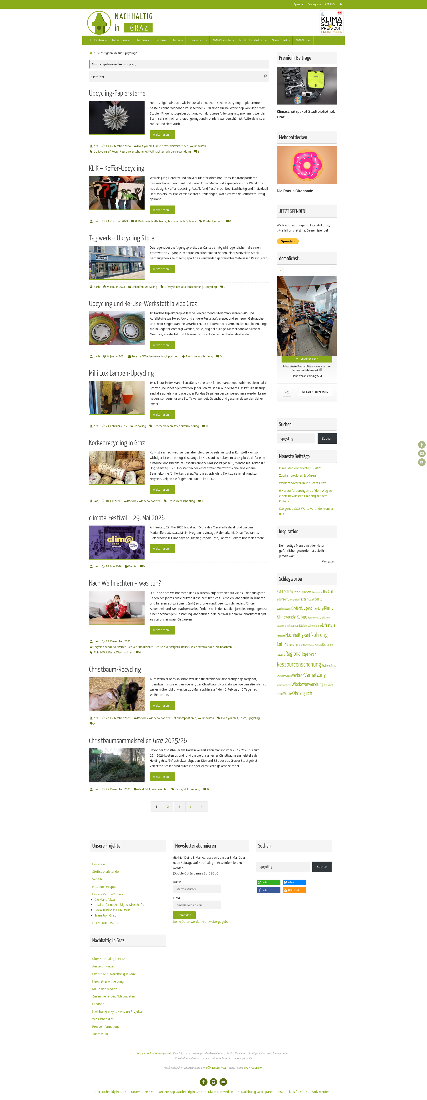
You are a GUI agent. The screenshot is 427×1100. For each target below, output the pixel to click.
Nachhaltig (281, 615)
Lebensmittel (283, 605)
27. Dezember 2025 (118, 789)
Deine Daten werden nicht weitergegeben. (202, 921)
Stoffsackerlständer (106, 871)
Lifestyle (170, 287)
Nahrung (319, 613)
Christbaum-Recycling (115, 669)
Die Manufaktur (105, 899)
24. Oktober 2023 (117, 221)
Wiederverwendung (178, 151)
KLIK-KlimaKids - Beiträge (150, 221)
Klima (328, 587)
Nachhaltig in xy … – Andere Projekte (117, 1011)
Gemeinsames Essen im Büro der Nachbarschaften (306, 330)
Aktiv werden (297, 570)
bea (96, 146)
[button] (281, 271)
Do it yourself (145, 146)
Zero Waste (284, 673)
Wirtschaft (328, 664)
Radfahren (328, 624)
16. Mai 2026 (114, 566)
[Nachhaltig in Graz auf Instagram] (422, 453)
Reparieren (309, 633)
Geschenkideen (163, 426)
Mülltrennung (191, 789)
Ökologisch (302, 672)
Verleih (97, 879)
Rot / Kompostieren (184, 718)
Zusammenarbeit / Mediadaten (113, 996)
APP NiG (330, 4)
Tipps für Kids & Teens (181, 221)
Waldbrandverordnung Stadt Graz (302, 462)
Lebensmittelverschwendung (305, 604)
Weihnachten (198, 146)
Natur (281, 623)
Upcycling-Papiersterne (117, 93)
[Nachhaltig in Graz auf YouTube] (422, 462)
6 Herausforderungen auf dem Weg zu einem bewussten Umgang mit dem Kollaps (305, 474)
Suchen (327, 417)
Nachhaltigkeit (297, 614)
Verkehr (298, 654)
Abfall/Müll (100, 652)
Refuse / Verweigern (167, 647)
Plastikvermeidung (307, 624)
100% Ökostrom (253, 1068)
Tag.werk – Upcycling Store (121, 238)
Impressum (100, 1034)
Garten (319, 578)
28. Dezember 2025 (118, 641)
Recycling (281, 633)
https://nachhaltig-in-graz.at (154, 1053)
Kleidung (318, 587)
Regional (294, 633)
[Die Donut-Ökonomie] (307, 183)
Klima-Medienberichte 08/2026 (300, 447)
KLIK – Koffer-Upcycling (116, 168)
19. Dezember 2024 (118, 146)
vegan (289, 654)
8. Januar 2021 (116, 356)
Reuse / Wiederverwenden (171, 146)
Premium (318, 624)
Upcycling (151, 287)
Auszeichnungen (103, 966)
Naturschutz (293, 624)
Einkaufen (138, 287)
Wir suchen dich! (103, 1019)
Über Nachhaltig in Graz (108, 959)
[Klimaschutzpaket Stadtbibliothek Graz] (307, 103)
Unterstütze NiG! (142, 1092)
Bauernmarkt (317, 571)
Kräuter (326, 596)
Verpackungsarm (284, 664)
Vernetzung (315, 654)
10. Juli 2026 (113, 501)
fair (297, 578)
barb (97, 287)
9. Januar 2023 (116, 287)
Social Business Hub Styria (113, 910)
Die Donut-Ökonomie (295, 190)
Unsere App (100, 864)
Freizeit (310, 578)
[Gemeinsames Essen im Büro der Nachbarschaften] (307, 297)
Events (132, 566)
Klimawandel (286, 595)
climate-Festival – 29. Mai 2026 (127, 518)
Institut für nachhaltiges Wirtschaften (120, 905)
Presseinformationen (106, 1026)
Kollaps (302, 595)
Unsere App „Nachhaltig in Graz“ (114, 974)
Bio (325, 570)
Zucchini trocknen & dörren (297, 454)
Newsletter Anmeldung (108, 981)
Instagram (314, 4)
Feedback (98, 1004)
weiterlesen (161, 135)
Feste (115, 151)
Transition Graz (105, 915)
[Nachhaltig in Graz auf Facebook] (422, 445)
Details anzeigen (315, 354)
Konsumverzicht (315, 596)
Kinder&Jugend (212, 221)
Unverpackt (281, 655)
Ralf (96, 501)
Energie (292, 578)
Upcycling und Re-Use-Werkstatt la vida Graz (143, 304)
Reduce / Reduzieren (140, 647)
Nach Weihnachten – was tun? (125, 583)
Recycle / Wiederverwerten (148, 356)
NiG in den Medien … (106, 989)
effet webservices (216, 1068)
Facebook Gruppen (105, 886)
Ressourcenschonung (133, 151)
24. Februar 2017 (116, 426)
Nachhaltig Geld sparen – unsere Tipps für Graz (274, 1092)
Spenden (299, 4)
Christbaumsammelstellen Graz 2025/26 (138, 741)
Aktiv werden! (321, 1092)
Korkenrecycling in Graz (117, 443)
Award (308, 570)
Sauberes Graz (329, 644)
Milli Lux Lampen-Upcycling (121, 373)
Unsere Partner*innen (107, 894)
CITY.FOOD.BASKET (105, 923)
